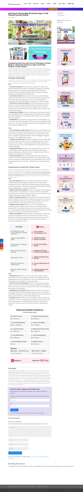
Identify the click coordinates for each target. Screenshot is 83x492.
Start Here (35, 3)
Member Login (71, 3)
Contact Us (46, 486)
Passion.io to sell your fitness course (34, 370)
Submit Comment (15, 453)
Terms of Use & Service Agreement (29, 486)
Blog (60, 3)
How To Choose (53, 9)
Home (25, 3)
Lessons (42, 3)
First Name (12, 397)
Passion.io (11, 169)
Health (54, 3)
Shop (29, 3)
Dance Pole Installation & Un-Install (14, 486)
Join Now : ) (14, 410)
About (63, 3)
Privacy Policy (40, 486)
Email (11, 403)
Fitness (48, 3)
